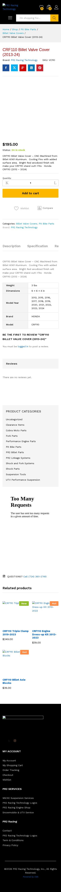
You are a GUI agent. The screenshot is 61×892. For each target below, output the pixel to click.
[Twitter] (9, 741)
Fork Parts (12, 435)
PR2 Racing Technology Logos (20, 802)
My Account (9, 760)
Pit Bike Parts (46, 223)
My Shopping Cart (13, 765)
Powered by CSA (30, 877)
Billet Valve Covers (26, 223)
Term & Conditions (13, 840)
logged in (23, 346)
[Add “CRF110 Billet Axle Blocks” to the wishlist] (23, 674)
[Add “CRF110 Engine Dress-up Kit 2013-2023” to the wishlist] (53, 625)
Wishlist (7, 779)
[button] (45, 208)
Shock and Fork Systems (20, 463)
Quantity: (7, 178)
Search (54, 18)
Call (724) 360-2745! (35, 576)
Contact (7, 830)
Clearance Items (15, 424)
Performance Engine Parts (21, 441)
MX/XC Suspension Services (18, 798)
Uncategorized (14, 419)
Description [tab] (12, 246)
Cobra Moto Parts (16, 430)
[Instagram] (15, 741)
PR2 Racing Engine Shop (16, 807)
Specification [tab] (37, 246)
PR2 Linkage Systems (18, 458)
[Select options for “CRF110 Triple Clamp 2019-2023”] (7, 625)
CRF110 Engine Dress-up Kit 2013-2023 (44, 634)
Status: (7, 150)
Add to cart (30, 193)
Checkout (8, 775)
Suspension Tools (16, 474)
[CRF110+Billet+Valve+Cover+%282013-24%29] (14, 67)
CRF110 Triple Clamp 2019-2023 (16, 633)
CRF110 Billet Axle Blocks (14, 681)
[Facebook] (3, 741)
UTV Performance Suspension (23, 479)
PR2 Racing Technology (24, 60)
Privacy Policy (10, 845)
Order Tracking (11, 770)
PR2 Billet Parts (15, 452)
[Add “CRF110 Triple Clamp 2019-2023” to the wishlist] (23, 625)
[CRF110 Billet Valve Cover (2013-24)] (6, 67)
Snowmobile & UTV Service (18, 812)
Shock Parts (13, 468)
